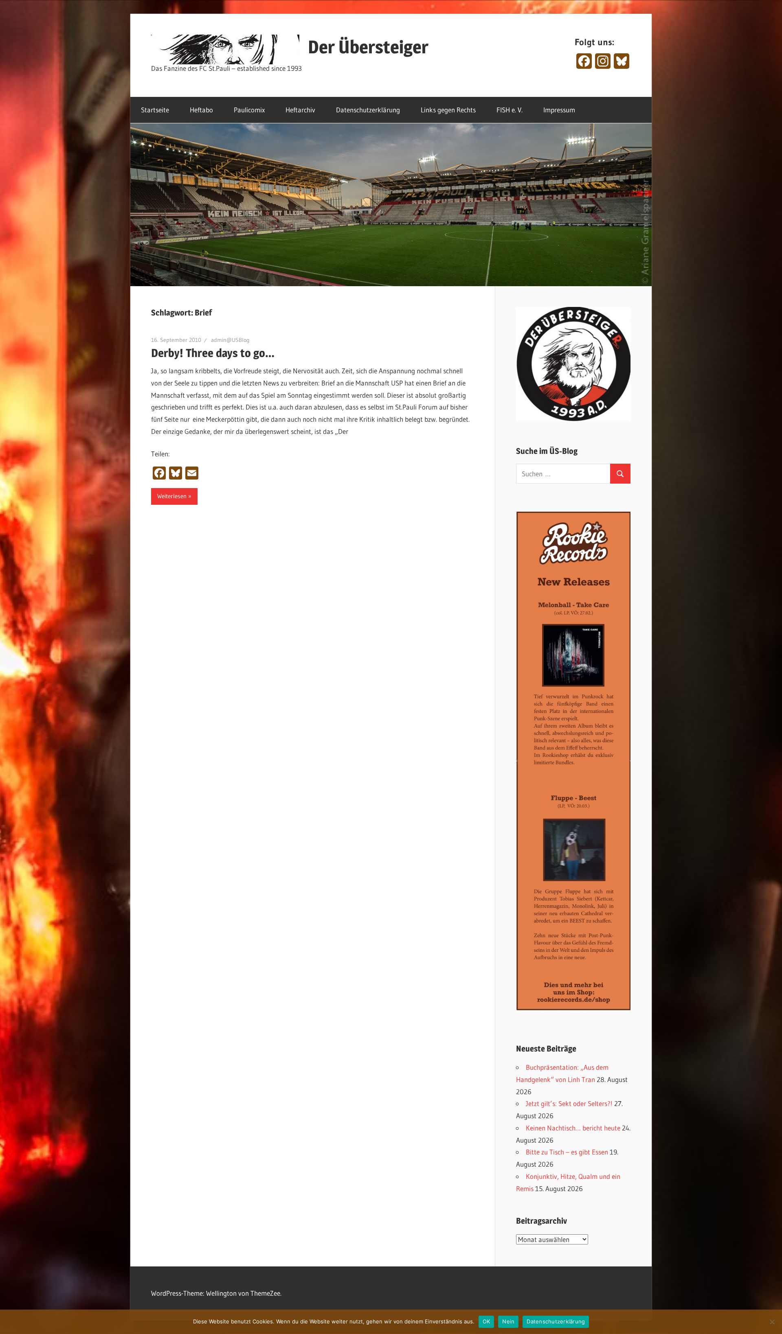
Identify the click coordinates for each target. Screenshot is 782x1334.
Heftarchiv (300, 109)
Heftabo (201, 109)
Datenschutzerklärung (368, 109)
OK (486, 1321)
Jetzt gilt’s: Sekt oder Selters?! (569, 1103)
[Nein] (772, 1322)
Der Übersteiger (368, 47)
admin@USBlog (230, 340)
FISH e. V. (509, 109)
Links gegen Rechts (448, 109)
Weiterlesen (172, 496)
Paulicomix (249, 109)
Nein (508, 1321)
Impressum (559, 109)
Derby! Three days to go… (213, 353)
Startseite (155, 109)
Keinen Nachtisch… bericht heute (573, 1128)
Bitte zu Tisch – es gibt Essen (567, 1152)
